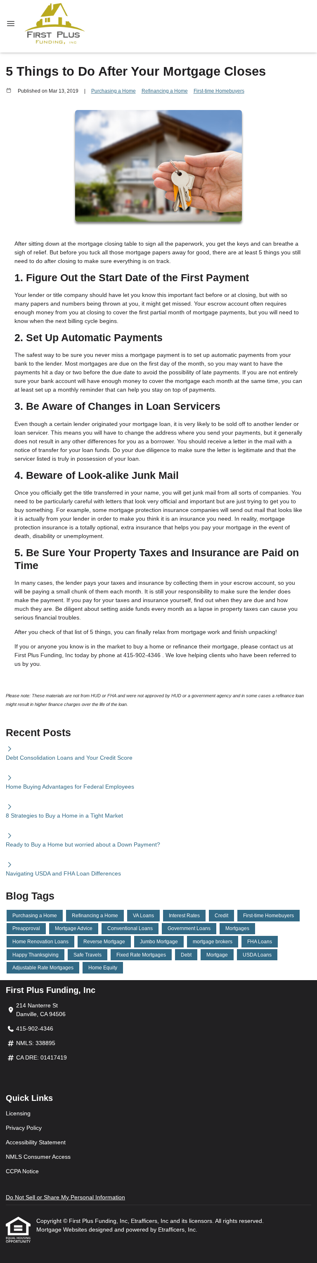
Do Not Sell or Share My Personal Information (65, 1197)
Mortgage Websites (62, 1229)
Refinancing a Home (165, 90)
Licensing (18, 1113)
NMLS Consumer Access (38, 1156)
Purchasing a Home (113, 90)
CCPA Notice (22, 1171)
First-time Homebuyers (219, 90)
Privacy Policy (24, 1127)
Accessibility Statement (36, 1142)
